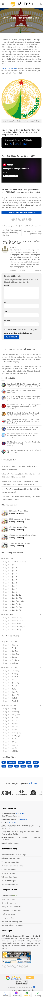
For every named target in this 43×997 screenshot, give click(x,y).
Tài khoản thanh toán (9, 877)
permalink (38, 226)
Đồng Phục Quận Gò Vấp (12, 595)
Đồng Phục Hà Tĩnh (10, 698)
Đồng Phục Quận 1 (9, 565)
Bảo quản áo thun (8, 918)
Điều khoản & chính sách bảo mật (14, 855)
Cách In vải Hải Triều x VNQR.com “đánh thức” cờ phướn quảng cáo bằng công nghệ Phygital (23, 385)
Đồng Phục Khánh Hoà (11, 677)
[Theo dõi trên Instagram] (6, 966)
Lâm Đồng (22, 987)
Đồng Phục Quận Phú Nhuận (13, 601)
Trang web (7, 320)
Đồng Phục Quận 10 (10, 586)
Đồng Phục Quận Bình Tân (12, 610)
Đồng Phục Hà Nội (9, 709)
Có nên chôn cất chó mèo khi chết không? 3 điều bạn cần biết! (21, 475)
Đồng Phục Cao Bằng (10, 721)
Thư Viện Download (21, 15)
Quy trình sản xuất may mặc (12, 922)
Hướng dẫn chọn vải (9, 903)
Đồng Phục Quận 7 (10, 580)
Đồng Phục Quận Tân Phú (12, 607)
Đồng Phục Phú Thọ (10, 739)
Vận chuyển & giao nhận (10, 862)
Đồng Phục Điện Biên (11, 724)
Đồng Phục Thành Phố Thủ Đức (14, 562)
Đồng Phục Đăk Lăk (10, 686)
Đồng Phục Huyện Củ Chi (12, 624)
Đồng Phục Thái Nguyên (12, 736)
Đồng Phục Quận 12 (10, 592)
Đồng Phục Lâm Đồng (11, 671)
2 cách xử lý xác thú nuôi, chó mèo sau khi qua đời (20, 490)
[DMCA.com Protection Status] (22, 982)
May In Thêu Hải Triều (26, 990)
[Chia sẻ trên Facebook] (16, 219)
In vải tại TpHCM (13, 987)
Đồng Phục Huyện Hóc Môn (13, 621)
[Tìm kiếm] (41, 4)
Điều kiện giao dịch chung (11, 858)
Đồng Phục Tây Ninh (10, 648)
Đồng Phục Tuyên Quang (12, 733)
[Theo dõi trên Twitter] (13, 966)
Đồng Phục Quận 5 (10, 574)
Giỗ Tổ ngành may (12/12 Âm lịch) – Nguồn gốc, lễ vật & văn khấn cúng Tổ (23, 443)
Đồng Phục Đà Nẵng (10, 674)
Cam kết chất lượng (9, 869)
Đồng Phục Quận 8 (10, 583)
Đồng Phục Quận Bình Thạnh (13, 598)
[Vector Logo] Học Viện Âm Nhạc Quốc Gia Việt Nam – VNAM (21, 467)
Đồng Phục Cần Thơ (10, 651)
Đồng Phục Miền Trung (10, 667)
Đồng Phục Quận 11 (10, 589)
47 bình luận (11, 446)
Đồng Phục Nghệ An (10, 692)
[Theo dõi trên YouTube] (26, 966)
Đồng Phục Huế (9, 680)
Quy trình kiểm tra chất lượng (12, 925)
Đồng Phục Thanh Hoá (11, 701)
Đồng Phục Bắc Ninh (10, 718)
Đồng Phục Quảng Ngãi (11, 683)
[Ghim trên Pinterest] (26, 219)
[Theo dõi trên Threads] (16, 966)
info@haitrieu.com (12, 843)
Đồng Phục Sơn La (9, 742)
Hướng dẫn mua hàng (9, 873)
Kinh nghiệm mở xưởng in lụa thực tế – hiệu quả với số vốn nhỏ (24, 451)
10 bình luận (12, 454)
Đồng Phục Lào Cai (10, 748)
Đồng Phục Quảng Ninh (11, 715)
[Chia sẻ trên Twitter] (19, 219)
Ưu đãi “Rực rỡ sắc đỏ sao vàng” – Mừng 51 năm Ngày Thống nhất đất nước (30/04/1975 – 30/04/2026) (24, 406)
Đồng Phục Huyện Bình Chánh (14, 627)
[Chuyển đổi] (40, 558)
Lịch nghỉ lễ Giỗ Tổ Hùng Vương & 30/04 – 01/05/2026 (22, 391)
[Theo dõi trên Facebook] (3, 966)
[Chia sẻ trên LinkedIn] (30, 219)
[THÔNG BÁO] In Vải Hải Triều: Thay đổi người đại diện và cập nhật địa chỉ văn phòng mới (23, 414)
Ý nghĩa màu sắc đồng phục (11, 910)
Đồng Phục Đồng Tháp (11, 654)
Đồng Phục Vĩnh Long (11, 660)
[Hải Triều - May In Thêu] (21, 4)
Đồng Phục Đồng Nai (10, 645)
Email (6, 311)
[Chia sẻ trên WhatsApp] (13, 219)
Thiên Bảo (29, 25)
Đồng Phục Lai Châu (10, 751)
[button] (3, 4)
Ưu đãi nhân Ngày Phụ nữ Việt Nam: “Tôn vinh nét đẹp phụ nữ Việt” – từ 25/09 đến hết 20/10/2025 (23, 435)
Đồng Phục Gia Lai (9, 689)
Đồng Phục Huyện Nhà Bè (12, 618)
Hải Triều (5, 936)
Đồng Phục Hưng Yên (11, 727)
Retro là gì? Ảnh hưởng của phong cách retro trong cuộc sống (11, 232)
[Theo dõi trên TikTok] (10, 966)
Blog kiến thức (7, 896)
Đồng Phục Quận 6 (10, 577)
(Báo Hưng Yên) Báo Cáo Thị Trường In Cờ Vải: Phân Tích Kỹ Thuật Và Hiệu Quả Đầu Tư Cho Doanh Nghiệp (23, 421)
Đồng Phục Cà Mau (10, 657)
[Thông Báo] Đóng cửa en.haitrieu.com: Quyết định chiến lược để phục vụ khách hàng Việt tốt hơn (24, 398)
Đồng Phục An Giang (10, 663)
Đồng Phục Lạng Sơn (10, 745)
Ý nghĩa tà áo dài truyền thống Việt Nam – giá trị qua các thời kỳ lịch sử (20, 482)
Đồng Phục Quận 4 (10, 571)
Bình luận (38, 270)
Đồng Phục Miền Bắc (9, 705)
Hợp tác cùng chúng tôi (10, 884)
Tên (6, 302)
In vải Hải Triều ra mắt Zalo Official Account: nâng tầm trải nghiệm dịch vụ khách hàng (22, 428)
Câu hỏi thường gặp (9, 881)
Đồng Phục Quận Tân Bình (12, 604)
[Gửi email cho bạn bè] (23, 219)
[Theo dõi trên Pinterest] (20, 966)
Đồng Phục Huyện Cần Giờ (12, 630)
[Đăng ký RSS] (23, 966)
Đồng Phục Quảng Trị (11, 695)
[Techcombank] (21, 793)
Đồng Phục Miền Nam (9, 642)
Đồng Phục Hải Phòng (11, 712)
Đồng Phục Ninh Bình (11, 730)
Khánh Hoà (29, 987)
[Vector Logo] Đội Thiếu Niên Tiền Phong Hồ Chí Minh (21, 498)
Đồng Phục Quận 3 (10, 568)
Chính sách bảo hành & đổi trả (12, 866)
